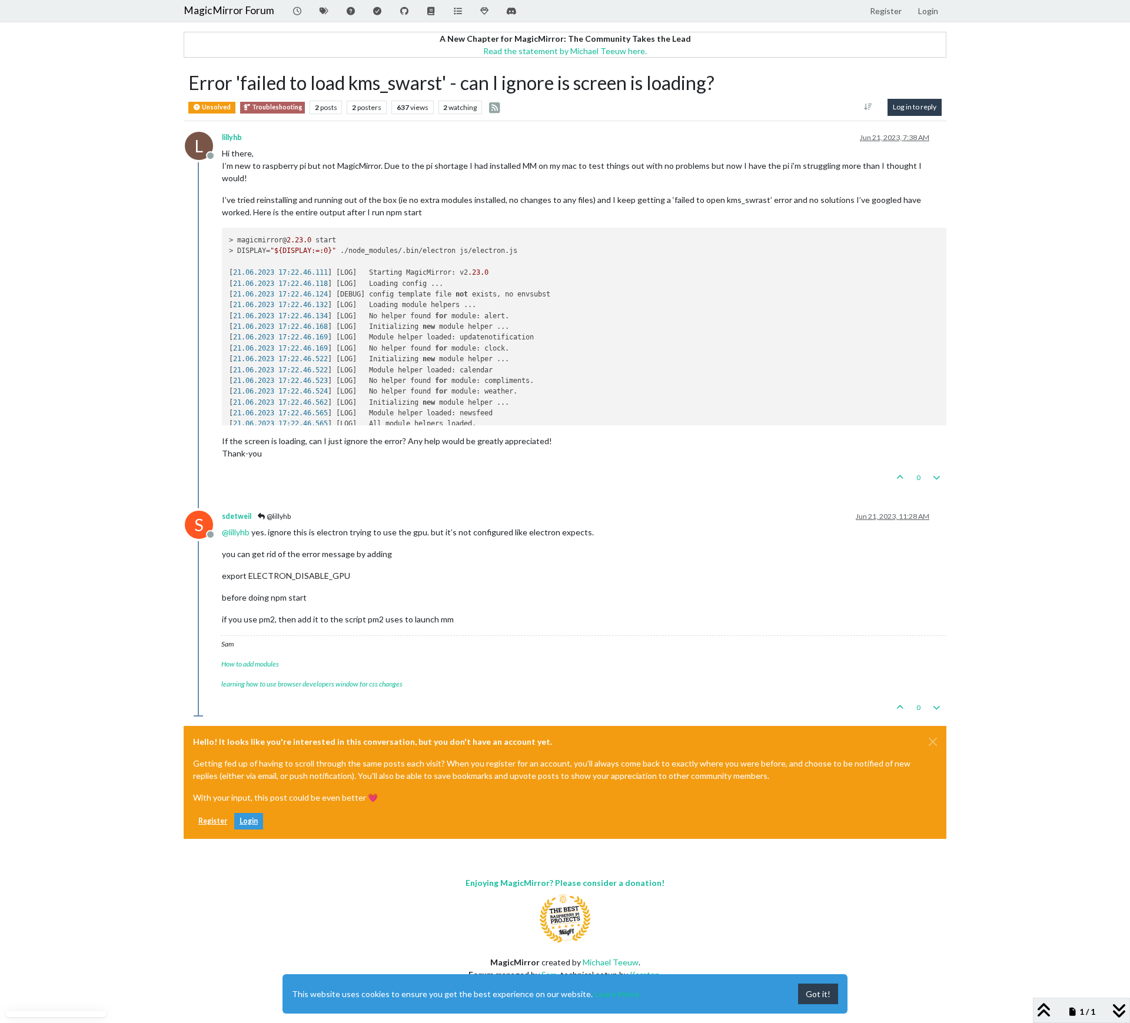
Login (249, 821)
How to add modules (250, 663)
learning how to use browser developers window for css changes (312, 683)
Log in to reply (914, 106)
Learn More (616, 994)
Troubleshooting (276, 107)
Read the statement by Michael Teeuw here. (565, 51)
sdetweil (236, 516)
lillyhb (232, 137)
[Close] (932, 742)
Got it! (818, 994)
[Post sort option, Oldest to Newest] (868, 107)
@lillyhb (278, 516)
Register (212, 821)
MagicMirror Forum (229, 10)
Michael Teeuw (611, 962)
